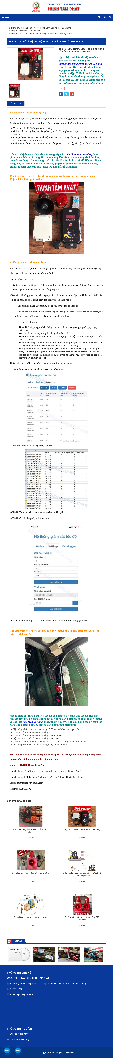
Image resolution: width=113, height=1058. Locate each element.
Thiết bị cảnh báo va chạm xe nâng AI (30, 917)
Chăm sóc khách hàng (19, 1039)
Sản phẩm (28, 27)
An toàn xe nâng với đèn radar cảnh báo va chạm (31, 830)
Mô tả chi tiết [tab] (15, 103)
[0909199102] (6, 1050)
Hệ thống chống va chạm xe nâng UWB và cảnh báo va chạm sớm (82, 874)
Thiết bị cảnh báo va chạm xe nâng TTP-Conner (82, 918)
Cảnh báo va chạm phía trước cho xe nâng (30, 873)
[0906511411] (17, 1050)
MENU (7, 17)
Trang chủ (15, 27)
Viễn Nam (70, 1052)
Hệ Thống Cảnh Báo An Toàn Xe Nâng (53, 27)
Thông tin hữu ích (19, 1029)
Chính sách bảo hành (19, 1034)
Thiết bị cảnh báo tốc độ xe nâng (26, 30)
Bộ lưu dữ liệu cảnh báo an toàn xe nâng (82, 829)
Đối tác (18, 941)
